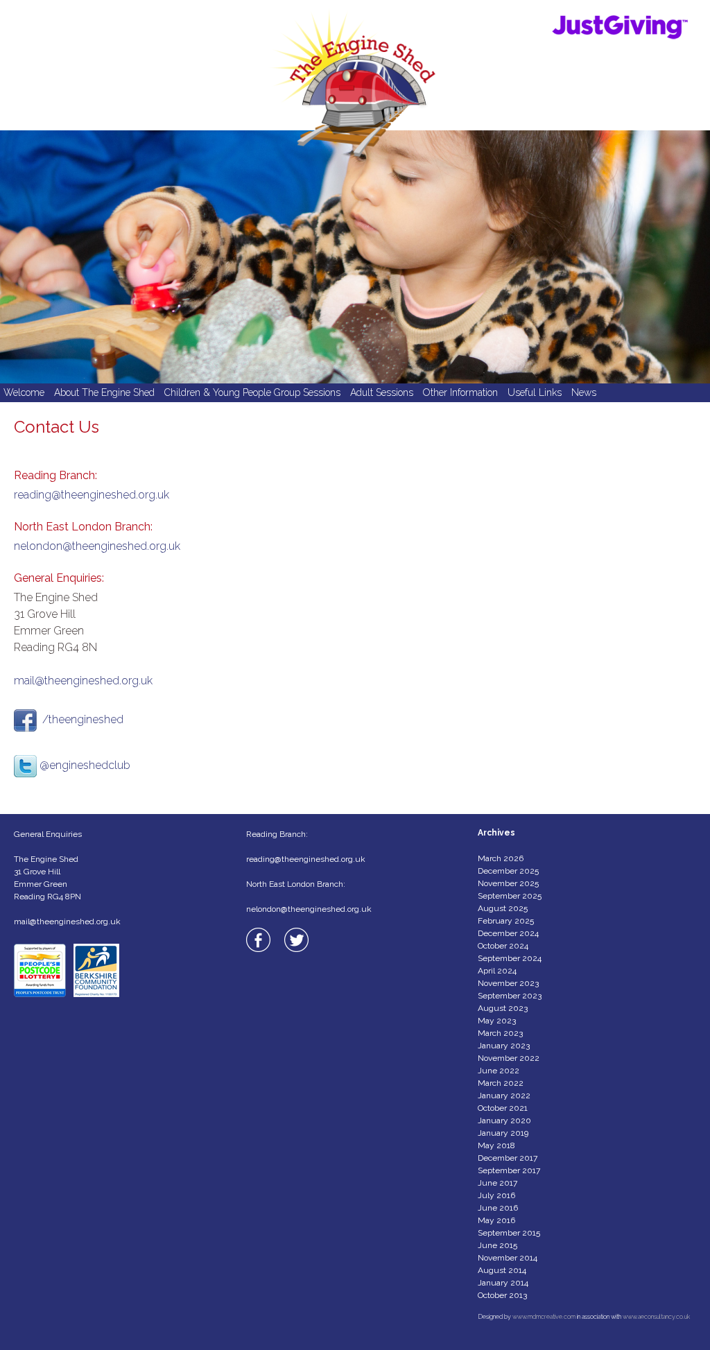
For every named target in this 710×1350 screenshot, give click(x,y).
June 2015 (497, 1245)
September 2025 (510, 896)
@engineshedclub (85, 765)
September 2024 (510, 958)
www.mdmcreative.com (543, 1316)
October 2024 (503, 946)
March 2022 (500, 1083)
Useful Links (535, 392)
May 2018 (496, 1145)
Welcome (23, 392)
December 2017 (507, 1158)
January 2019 (503, 1133)
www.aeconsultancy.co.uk (656, 1316)
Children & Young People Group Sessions (252, 392)
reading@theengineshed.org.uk (91, 494)
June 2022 (498, 1070)
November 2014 (507, 1258)
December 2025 (508, 871)
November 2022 (508, 1058)
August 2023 (503, 1008)
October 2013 (502, 1295)
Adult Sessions (381, 392)
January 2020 (504, 1120)
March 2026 (500, 858)
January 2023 (504, 1045)
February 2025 (506, 921)
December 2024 (508, 933)
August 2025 (503, 908)
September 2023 (510, 996)
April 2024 (497, 971)
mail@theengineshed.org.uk (83, 680)
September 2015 (509, 1233)
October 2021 (503, 1108)
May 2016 (496, 1220)
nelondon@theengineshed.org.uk (97, 546)
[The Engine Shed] (355, 65)
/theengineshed (82, 719)
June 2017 (497, 1183)
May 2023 (497, 1021)
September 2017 (509, 1170)
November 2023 (508, 983)
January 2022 (504, 1095)
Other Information (460, 392)
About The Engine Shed (104, 392)
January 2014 (503, 1283)
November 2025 (508, 883)
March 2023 (500, 1033)
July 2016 (496, 1195)
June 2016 (498, 1208)
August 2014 (502, 1270)
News (583, 392)
